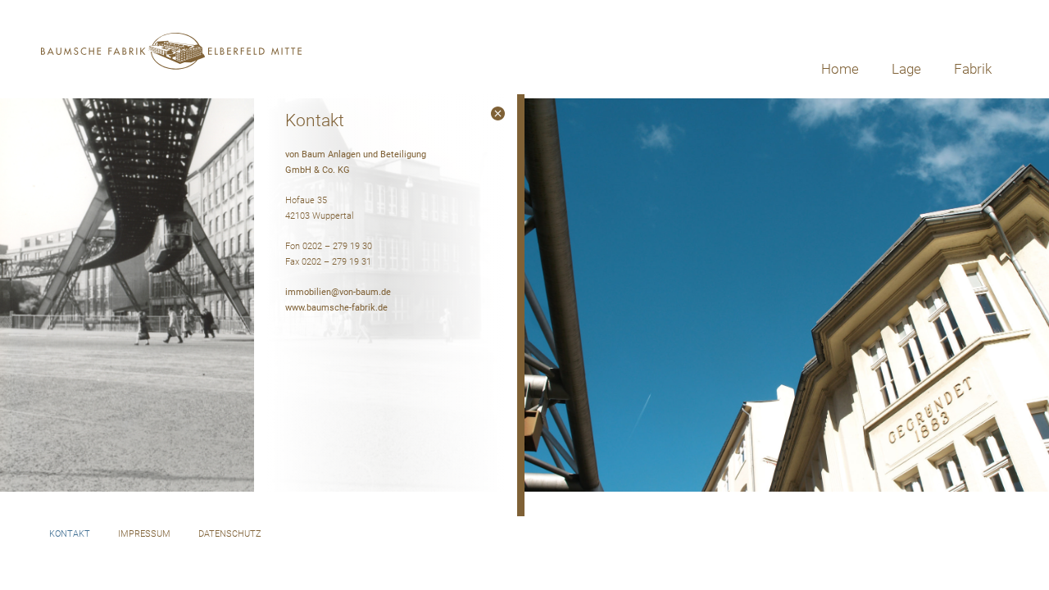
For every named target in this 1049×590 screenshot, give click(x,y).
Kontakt (69, 534)
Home (840, 69)
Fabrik (973, 69)
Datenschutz (229, 534)
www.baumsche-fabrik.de (336, 307)
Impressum (144, 534)
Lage (906, 69)
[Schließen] (498, 113)
